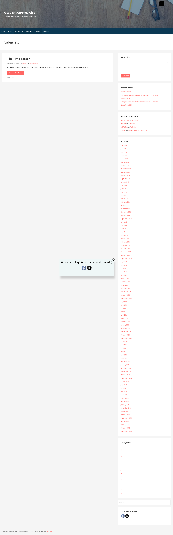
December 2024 (126, 209)
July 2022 (124, 305)
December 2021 (126, 328)
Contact (46, 31)
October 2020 (125, 375)
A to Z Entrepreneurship (19, 13)
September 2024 (126, 219)
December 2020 (126, 368)
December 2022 (126, 288)
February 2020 (125, 401)
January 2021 (125, 365)
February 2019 (125, 421)
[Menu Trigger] (161, 3)
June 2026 (124, 149)
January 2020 (125, 405)
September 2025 (126, 179)
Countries (28, 31)
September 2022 (126, 298)
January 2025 (125, 205)
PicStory (38, 31)
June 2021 (124, 348)
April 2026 (124, 156)
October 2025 (125, 175)
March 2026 (125, 159)
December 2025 (126, 169)
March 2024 (125, 239)
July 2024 (124, 225)
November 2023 (126, 252)
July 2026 (124, 145)
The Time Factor (18, 59)
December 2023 (126, 249)
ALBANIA (135, 120)
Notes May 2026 (126, 105)
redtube (123, 124)
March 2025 (125, 199)
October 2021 (125, 335)
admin (24, 64)
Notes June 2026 (126, 98)
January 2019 (125, 425)
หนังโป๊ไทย (124, 127)
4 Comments (34, 64)
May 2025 (124, 192)
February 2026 (125, 162)
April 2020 (124, 395)
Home (3, 31)
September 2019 (126, 418)
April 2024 (124, 235)
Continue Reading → (16, 73)
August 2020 (125, 381)
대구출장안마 (125, 120)
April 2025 (124, 195)
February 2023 (125, 282)
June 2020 (124, 388)
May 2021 (124, 352)
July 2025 (124, 185)
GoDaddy (50, 531)
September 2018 (126, 431)
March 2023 (125, 278)
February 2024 (125, 242)
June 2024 (124, 229)
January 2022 (125, 325)
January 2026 (125, 165)
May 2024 (124, 232)
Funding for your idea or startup (139, 130)
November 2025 (126, 172)
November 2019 (126, 411)
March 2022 (125, 318)
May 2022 (124, 312)
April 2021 (124, 355)
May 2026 (124, 152)
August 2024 (125, 222)
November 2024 (126, 212)
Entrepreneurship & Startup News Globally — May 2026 (139, 102)
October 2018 (125, 428)
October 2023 (125, 255)
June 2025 (124, 189)
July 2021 (124, 345)
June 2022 (124, 308)
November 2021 (126, 332)
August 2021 (125, 342)
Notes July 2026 (126, 92)
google (123, 130)
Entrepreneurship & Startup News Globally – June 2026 (139, 95)
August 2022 (125, 302)
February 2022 (125, 322)
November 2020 (126, 372)
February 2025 (125, 202)
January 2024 (125, 245)
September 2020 (126, 378)
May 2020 (124, 391)
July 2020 (124, 385)
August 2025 (125, 182)
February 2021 (125, 362)
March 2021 (125, 358)
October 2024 (125, 215)
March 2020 (125, 398)
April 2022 (124, 315)
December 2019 (126, 408)
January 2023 (125, 285)
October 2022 (125, 295)
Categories (19, 31)
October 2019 (125, 415)
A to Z (10, 31)
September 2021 (126, 338)
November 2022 (126, 292)
